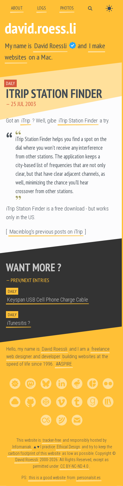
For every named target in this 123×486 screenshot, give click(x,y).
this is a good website (47, 477)
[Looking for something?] (90, 8)
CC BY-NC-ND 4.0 (74, 466)
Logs (41, 8)
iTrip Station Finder (54, 93)
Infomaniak (21, 446)
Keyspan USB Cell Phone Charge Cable (47, 299)
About (17, 8)
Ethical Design (68, 446)
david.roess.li (40, 28)
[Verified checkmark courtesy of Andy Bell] (72, 45)
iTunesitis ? (18, 323)
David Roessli (50, 45)
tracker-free (52, 440)
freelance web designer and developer (58, 352)
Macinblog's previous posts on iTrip (46, 231)
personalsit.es (89, 477)
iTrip (25, 120)
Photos (66, 8)
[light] (109, 8)
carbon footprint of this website (34, 453)
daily (10, 83)
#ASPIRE (64, 364)
